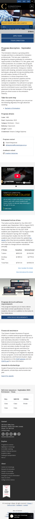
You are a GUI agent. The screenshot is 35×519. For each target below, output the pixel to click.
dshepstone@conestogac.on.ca (16, 145)
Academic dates (6, 453)
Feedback (19, 505)
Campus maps (5, 430)
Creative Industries (11, 153)
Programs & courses (7, 445)
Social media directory (7, 436)
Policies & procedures (7, 473)
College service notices (8, 480)
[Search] (32, 1)
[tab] (16, 186)
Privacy (29, 503)
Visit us (3, 457)
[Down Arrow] (31, 27)
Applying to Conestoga (8, 447)
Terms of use (11, 505)
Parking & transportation (8, 455)
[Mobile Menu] (32, 6)
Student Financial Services (8, 451)
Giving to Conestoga (7, 471)
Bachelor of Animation (12, 108)
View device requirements (17, 317)
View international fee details (24, 272)
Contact (25, 505)
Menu (31, 32)
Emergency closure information (10, 475)
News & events (5, 478)
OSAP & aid (5, 361)
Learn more (7, 208)
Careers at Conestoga (7, 467)
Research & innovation (8, 469)
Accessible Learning (7, 449)
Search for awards (7, 376)
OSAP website (20, 359)
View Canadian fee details (25, 268)
